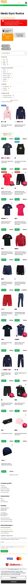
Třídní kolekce (4, 487)
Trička (5, 70)
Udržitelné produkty (8, 97)
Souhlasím (14, 582)
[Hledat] (19, 3)
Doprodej (6, 48)
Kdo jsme (3, 500)
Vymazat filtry (13, 100)
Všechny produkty (8, 95)
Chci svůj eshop (4, 501)
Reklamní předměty (5, 490)
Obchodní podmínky (5, 518)
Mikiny (5, 72)
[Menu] (26, 3)
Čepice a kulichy (7, 77)
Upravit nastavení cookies (6, 521)
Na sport (6, 88)
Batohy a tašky (7, 75)
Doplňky (5, 79)
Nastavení (13, 577)
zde (19, 574)
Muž (5, 59)
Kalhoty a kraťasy (8, 73)
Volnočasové (7, 86)
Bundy (5, 81)
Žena (5, 61)
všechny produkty (5, 492)
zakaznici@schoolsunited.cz (7, 531)
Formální (6, 90)
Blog (2, 498)
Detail (3, 139)
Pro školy (3, 485)
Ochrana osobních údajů (6, 519)
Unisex (5, 64)
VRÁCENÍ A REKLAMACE (5, 527)
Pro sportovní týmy (5, 489)
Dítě (5, 63)
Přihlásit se (4, 551)
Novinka (6, 45)
